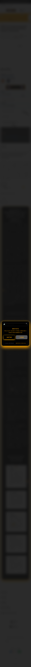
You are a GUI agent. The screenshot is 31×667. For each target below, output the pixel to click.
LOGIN (22, 337)
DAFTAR (9, 337)
